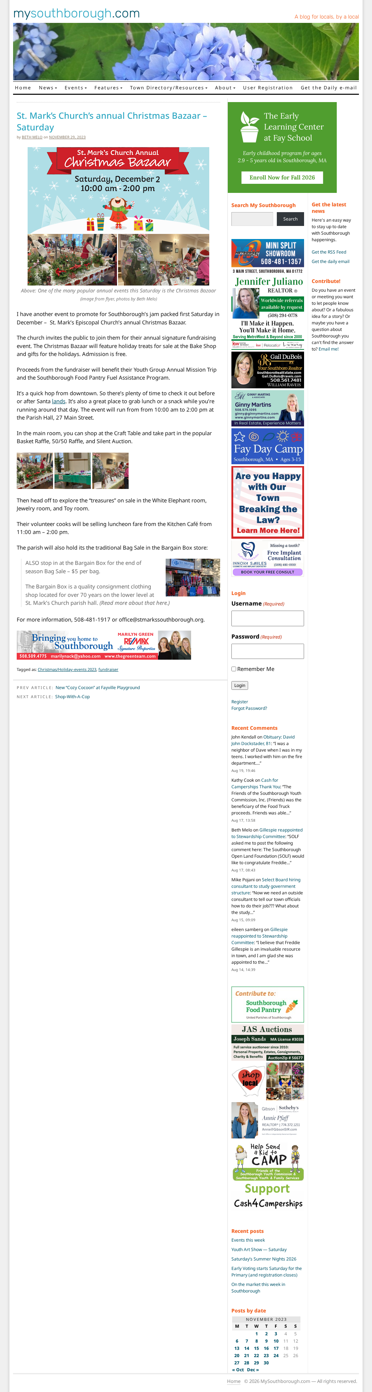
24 (276, 1355)
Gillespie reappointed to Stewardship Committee (267, 833)
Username (257, 603)
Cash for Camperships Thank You (255, 783)
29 (256, 1363)
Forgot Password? (249, 708)
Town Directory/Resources (167, 87)
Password (256, 636)
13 (236, 1348)
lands (58, 401)
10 (276, 1341)
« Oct (238, 1370)
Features (106, 87)
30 (266, 1363)
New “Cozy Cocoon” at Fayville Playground (98, 687)
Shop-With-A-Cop (72, 696)
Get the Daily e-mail (329, 87)
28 (246, 1363)
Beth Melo (32, 136)
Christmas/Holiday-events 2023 (67, 669)
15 (256, 1348)
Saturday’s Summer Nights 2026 (263, 1259)
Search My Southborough (263, 205)
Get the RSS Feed (329, 252)
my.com (76, 13)
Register (239, 702)
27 (236, 1363)
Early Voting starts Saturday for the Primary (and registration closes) (266, 1271)
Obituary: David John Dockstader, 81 (263, 740)
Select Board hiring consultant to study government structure (265, 886)
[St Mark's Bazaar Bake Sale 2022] (72, 470)
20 (236, 1355)
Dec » (253, 1370)
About (223, 87)
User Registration (268, 87)
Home (23, 87)
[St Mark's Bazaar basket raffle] (110, 470)
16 (266, 1348)
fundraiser (108, 669)
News (46, 87)
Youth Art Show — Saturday (259, 1249)
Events (74, 87)
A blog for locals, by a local (327, 16)
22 (256, 1355)
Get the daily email (330, 261)
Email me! (329, 349)
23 (266, 1355)
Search (290, 219)
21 (246, 1355)
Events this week (248, 1240)
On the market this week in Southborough (258, 1287)
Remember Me (255, 668)
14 (246, 1348)
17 (276, 1348)
